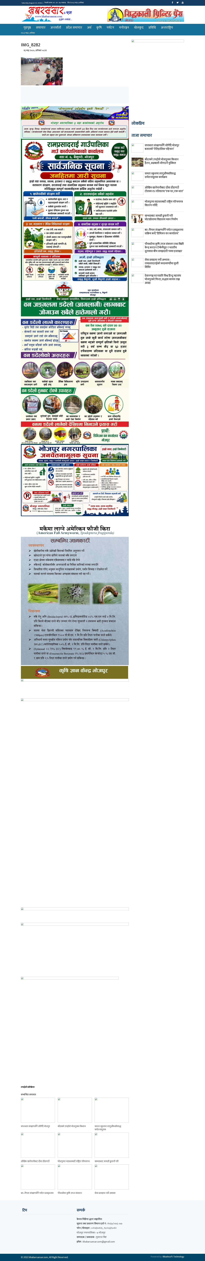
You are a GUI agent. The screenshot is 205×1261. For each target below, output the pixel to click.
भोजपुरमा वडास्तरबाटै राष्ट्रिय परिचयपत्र (74, 1161)
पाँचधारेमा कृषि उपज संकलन (70, 1193)
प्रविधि (152, 27)
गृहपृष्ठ (27, 27)
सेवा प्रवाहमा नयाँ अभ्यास (105, 1193)
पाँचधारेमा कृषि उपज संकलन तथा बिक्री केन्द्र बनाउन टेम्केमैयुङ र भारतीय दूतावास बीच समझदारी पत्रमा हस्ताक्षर (164, 248)
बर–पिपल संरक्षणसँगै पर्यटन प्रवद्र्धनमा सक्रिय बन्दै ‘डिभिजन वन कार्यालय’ (164, 231)
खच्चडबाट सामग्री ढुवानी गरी (107, 1161)
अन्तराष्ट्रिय (167, 27)
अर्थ (89, 27)
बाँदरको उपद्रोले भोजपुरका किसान (72, 1126)
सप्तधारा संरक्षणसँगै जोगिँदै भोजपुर (35, 1126)
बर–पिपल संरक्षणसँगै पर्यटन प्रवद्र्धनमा (37, 1193)
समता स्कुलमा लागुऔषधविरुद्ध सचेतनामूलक (108, 1128)
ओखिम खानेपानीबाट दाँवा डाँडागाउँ (35, 1161)
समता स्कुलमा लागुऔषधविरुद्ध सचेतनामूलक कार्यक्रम (160, 175)
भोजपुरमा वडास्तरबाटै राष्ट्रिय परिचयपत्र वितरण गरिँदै (164, 203)
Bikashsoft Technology (173, 1257)
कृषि (99, 27)
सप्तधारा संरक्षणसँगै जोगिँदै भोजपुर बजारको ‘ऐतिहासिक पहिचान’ (162, 147)
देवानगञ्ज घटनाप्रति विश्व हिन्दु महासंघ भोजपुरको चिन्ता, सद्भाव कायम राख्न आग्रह (163, 279)
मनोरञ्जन (124, 27)
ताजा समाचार (142, 135)
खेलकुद (139, 27)
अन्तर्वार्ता (55, 27)
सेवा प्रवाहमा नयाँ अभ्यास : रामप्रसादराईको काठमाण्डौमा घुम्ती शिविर (162, 263)
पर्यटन (110, 27)
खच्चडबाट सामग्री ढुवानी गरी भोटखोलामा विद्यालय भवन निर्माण (161, 217)
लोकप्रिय (138, 123)
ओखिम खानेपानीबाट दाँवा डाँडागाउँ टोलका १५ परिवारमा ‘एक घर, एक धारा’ (164, 189)
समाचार (40, 27)
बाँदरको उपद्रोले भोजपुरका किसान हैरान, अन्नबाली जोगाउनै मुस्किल (162, 161)
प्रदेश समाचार (74, 27)
